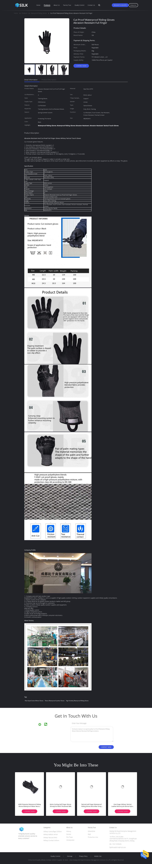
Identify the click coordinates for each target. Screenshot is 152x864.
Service (68, 834)
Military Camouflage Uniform (53, 831)
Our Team (69, 837)
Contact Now (81, 66)
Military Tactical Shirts (50, 837)
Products (47, 5)
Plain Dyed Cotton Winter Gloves (34, 701)
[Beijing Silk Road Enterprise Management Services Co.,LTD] (41, 725)
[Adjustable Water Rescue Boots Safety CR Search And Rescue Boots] (122, 786)
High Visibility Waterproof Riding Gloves (77, 701)
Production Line (93, 837)
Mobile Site (98, 856)
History (68, 831)
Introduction (70, 840)
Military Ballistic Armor (51, 834)
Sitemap (69, 856)
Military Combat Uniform (51, 840)
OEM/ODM (91, 831)
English (133, 5)
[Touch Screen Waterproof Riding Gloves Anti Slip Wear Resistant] (60, 786)
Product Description (49, 80)
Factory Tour (67, 5)
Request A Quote (120, 5)
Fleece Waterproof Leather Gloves (55, 701)
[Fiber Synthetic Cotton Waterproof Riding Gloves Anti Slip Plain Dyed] (91, 786)
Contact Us (91, 5)
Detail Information (30, 80)
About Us (57, 5)
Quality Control (79, 5)
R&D (89, 834)
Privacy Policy (83, 856)
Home (38, 5)
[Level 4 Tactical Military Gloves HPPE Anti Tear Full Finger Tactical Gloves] (29, 786)
